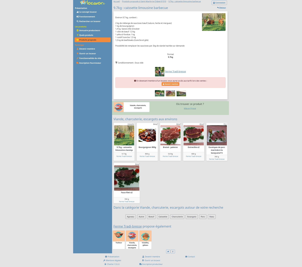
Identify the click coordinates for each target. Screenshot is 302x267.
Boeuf (151, 216)
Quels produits (86, 35)
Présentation (113, 256)
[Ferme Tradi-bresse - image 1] (159, 93)
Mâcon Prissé (190, 108)
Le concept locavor (88, 12)
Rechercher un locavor (89, 21)
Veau (211, 216)
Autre (141, 216)
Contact (191, 256)
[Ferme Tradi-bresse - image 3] (170, 93)
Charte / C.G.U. (113, 264)
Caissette (163, 216)
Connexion (220, 2)
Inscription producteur (152, 264)
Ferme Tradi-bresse (124, 156)
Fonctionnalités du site (90, 58)
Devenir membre (87, 49)
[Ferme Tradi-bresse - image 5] (181, 93)
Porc (203, 216)
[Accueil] (92, 2)
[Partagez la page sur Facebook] (173, 251)
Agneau (130, 216)
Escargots (191, 216)
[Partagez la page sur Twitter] (168, 251)
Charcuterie (177, 216)
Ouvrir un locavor (87, 53)
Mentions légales (113, 260)
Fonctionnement (87, 16)
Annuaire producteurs (89, 30)
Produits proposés (87, 40)
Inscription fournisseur (90, 63)
